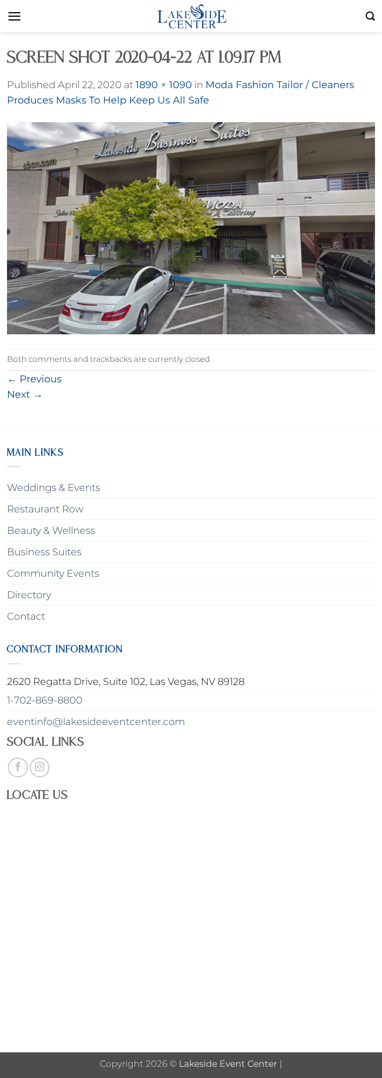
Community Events (53, 573)
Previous (34, 379)
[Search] (370, 16)
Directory (29, 595)
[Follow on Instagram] (40, 768)
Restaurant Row (45, 509)
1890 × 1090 (164, 84)
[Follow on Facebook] (18, 768)
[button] (14, 16)
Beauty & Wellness (51, 530)
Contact (26, 616)
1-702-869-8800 (44, 700)
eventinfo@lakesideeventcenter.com (96, 721)
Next (25, 394)
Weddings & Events (53, 487)
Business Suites (44, 552)
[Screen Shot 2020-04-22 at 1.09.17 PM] (191, 227)
